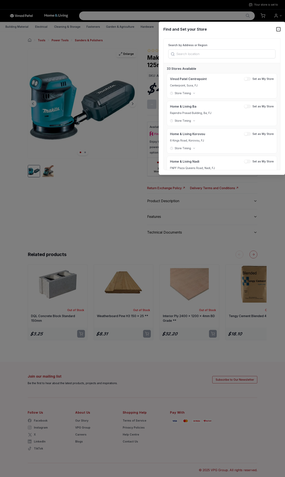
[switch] (247, 79)
